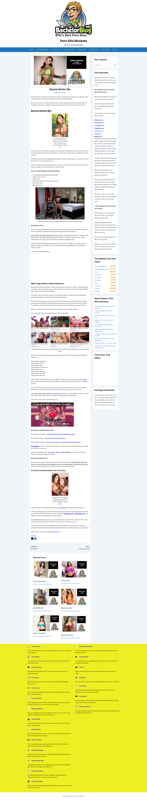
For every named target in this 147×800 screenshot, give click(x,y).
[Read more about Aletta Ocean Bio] (74, 623)
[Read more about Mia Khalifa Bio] (46, 597)
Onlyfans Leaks (68, 49)
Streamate (97, 280)
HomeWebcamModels (100, 266)
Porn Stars (82, 49)
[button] (33, 49)
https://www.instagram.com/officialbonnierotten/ (61, 434)
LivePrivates (98, 286)
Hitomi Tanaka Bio (39, 633)
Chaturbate (97, 274)
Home (31, 49)
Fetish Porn (93, 49)
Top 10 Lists (55, 49)
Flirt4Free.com (98, 131)
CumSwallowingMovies (101, 269)
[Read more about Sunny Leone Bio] (46, 569)
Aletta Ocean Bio (67, 635)
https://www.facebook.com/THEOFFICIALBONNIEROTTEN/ (64, 442)
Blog (114, 49)
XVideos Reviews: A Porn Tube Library (105, 343)
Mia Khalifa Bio (38, 608)
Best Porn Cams (42, 49)
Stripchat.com (98, 120)
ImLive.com (97, 134)
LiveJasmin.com (99, 125)
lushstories (100, 143)
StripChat (97, 291)
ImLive (96, 283)
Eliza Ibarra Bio (66, 608)
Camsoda (97, 288)
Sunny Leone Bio (39, 581)
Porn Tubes (105, 49)
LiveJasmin (97, 277)
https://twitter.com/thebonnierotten (55, 438)
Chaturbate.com (99, 128)
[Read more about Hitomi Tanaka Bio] (46, 623)
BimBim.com (98, 136)
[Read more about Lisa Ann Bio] (74, 569)
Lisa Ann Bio (65, 580)
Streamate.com (99, 123)
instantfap (103, 148)
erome (96, 272)
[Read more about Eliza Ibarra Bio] (74, 597)
